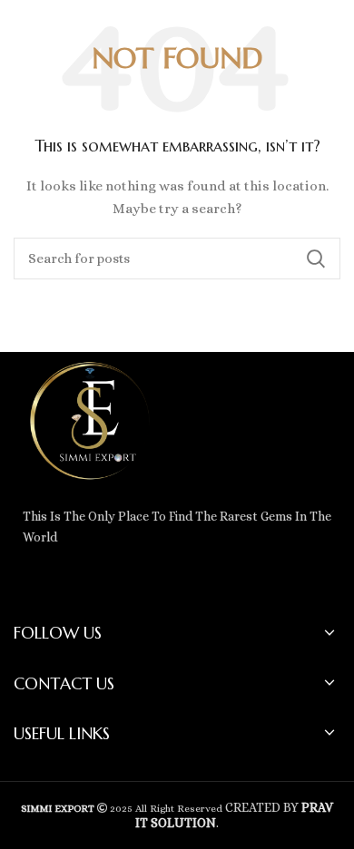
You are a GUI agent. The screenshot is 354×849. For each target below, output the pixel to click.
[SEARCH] (316, 258)
